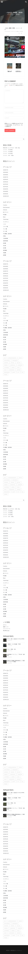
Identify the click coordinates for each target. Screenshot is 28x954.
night (5, 369)
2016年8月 (5, 191)
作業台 (4, 236)
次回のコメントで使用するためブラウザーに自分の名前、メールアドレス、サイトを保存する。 (14, 125)
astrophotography (12, 477)
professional (7, 372)
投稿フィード (5, 626)
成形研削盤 (5, 240)
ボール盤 (5, 231)
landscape (20, 365)
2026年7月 (5, 169)
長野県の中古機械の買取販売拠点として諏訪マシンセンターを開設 (16, 661)
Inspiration (12, 365)
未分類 (4, 245)
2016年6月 (5, 193)
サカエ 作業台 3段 (11, 649)
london (13, 367)
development (7, 360)
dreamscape (15, 360)
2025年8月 (5, 172)
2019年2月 (5, 181)
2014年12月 (6, 196)
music (18, 367)
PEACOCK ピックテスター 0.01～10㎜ (11, 147)
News (4, 217)
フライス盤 (5, 226)
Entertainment (6, 207)
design (20, 477)
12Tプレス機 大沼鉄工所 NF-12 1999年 (15, 638)
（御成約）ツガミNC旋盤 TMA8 (14, 644)
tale (22, 372)
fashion (12, 362)
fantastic (6, 362)
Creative (5, 205)
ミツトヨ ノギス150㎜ (8, 153)
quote (13, 372)
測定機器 (5, 250)
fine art (18, 362)
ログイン (5, 624)
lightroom (6, 367)
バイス (4, 224)
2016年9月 (5, 189)
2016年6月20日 (7, 31)
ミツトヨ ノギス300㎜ (8, 149)
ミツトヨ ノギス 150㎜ (8, 155)
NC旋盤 (4, 214)
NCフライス (5, 212)
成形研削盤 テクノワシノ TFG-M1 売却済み (16, 655)
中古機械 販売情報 (19, 31)
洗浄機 (4, 247)
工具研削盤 (5, 238)
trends (5, 374)
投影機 (4, 243)
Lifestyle (5, 209)
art (5, 477)
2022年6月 (5, 179)
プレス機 (5, 228)
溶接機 (4, 252)
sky (18, 372)
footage (6, 365)
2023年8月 (5, 174)
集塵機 (4, 255)
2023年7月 (5, 177)
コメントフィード (6, 628)
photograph (11, 369)
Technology (5, 219)
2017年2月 (5, 186)
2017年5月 (5, 184)
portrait (19, 369)
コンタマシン (6, 221)
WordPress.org (6, 630)
